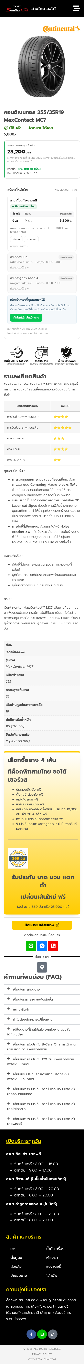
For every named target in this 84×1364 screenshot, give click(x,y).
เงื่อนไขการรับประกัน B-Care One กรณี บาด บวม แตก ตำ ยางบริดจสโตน (41, 1047)
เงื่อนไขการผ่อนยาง (26, 989)
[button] (38, 128)
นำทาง (16, 239)
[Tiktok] (53, 1334)
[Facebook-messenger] (42, 946)
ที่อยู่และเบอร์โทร (18, 246)
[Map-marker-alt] (42, 967)
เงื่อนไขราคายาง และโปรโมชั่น (33, 999)
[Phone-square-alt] (53, 946)
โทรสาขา (31, 239)
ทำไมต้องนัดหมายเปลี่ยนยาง (32, 1019)
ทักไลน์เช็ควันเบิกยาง (26, 317)
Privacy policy (42, 1354)
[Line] (31, 946)
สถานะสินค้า (21, 1009)
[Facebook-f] (31, 1334)
